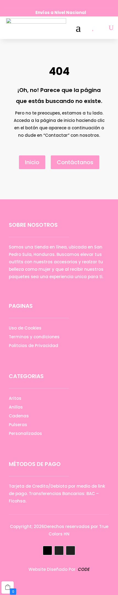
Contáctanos (75, 162)
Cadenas (19, 416)
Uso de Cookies (25, 328)
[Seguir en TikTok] (65, 4)
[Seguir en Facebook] (47, 4)
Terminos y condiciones (34, 337)
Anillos (16, 407)
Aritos (15, 398)
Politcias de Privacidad (33, 345)
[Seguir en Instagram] (56, 4)
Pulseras (18, 425)
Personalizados (25, 433)
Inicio (32, 162)
